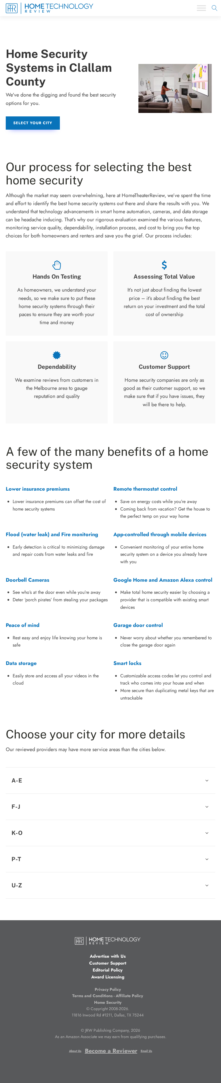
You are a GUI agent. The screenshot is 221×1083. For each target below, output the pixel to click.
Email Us (146, 1051)
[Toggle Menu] (201, 8)
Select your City (32, 123)
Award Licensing (107, 977)
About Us (75, 1051)
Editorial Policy (108, 970)
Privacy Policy (108, 989)
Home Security (107, 1002)
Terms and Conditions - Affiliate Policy (107, 996)
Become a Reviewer (111, 1051)
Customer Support (107, 963)
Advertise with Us (108, 956)
